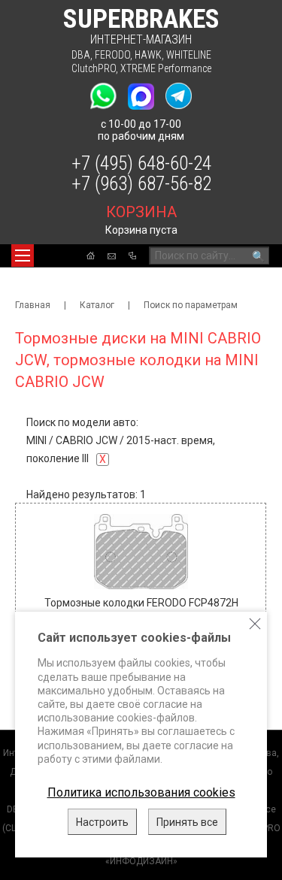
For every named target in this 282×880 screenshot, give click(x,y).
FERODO (112, 55)
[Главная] (90, 255)
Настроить (102, 822)
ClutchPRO (93, 68)
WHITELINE (188, 55)
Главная (32, 305)
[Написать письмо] (112, 256)
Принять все (187, 822)
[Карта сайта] (132, 255)
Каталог (97, 305)
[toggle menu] (22, 255)
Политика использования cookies (141, 792)
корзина (141, 212)
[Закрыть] (255, 624)
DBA (80, 55)
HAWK (148, 55)
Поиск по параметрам (191, 305)
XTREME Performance (165, 68)
